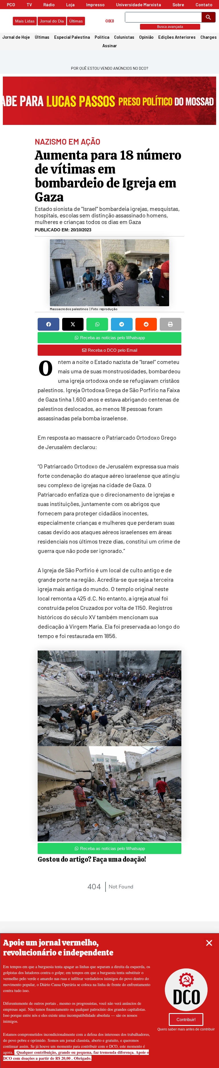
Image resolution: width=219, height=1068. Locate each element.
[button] (209, 943)
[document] (109, 534)
